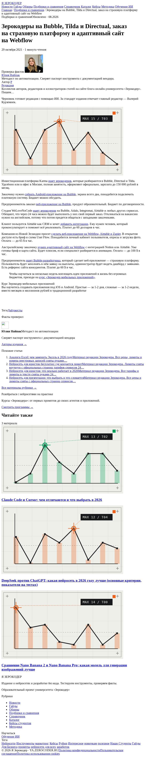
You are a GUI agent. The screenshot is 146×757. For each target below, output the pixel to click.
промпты (24, 746)
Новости (7, 6)
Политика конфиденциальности (79, 750)
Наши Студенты (120, 743)
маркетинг (42, 743)
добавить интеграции (74, 224)
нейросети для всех (43, 746)
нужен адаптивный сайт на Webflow (61, 247)
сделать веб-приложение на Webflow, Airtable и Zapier (86, 233)
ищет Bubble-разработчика (43, 260)
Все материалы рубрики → (19, 387)
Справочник (72, 6)
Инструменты (25, 743)
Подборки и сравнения (48, 6)
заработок (63, 746)
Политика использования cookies (38, 753)
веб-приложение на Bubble (53, 204)
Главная (7, 10)
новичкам (90, 743)
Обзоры (28, 6)
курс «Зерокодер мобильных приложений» (67, 277)
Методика (107, 6)
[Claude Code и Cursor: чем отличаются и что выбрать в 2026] (62, 492)
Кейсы (96, 6)
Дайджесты (15, 310)
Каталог (86, 6)
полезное (104, 743)
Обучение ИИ (124, 6)
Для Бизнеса (9, 746)
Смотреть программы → (17, 407)
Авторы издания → (14, 344)
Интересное (75, 743)
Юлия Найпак (11, 75)
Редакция (8, 85)
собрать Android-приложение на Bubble (50, 194)
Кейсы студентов (20, 723)
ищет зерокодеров (59, 181)
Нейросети (9, 743)
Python (63, 743)
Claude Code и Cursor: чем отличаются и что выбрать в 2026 (52, 500)
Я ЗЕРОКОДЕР (12, 3)
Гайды (17, 6)
